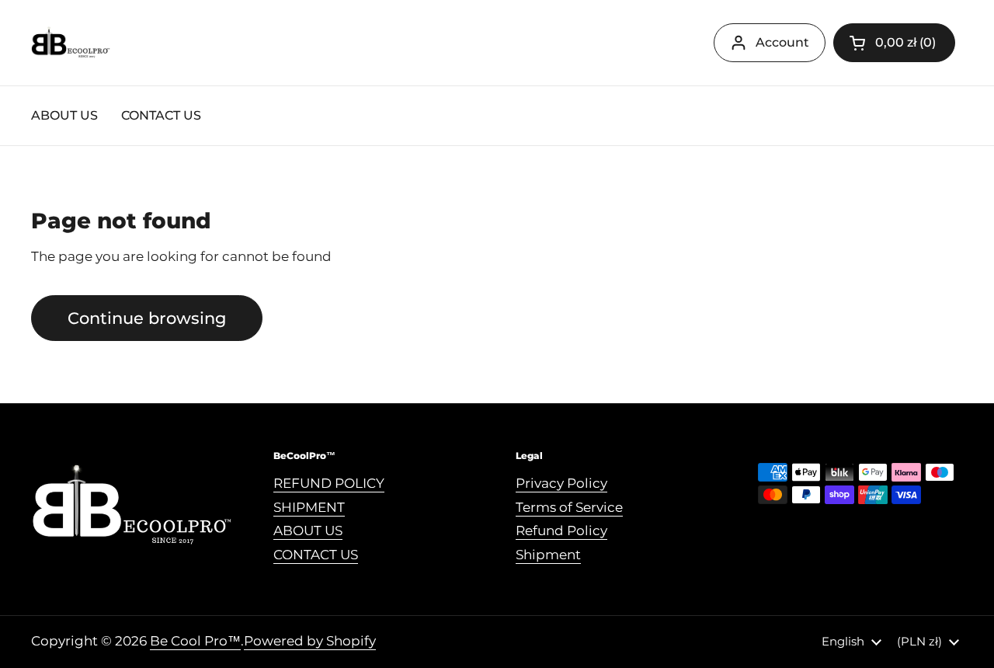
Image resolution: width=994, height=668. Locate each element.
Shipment (548, 554)
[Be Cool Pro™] (71, 43)
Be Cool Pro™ (195, 641)
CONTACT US (315, 554)
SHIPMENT (309, 507)
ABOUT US (307, 530)
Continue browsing (147, 318)
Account (782, 42)
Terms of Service (569, 507)
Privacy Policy (561, 483)
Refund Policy (561, 530)
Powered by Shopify (310, 641)
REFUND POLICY (328, 483)
